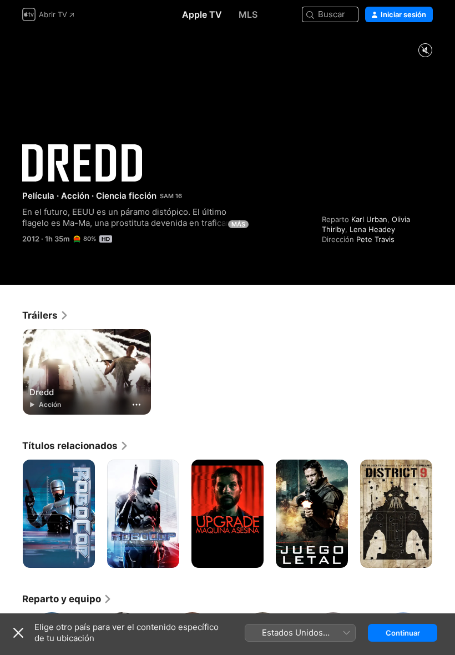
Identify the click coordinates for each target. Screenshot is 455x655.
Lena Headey (372, 229)
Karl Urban (369, 219)
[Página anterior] (11, 514)
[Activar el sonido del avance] (425, 50)
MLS (248, 14)
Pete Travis (375, 239)
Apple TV (202, 14)
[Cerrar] (18, 633)
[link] (45, 315)
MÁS (238, 224)
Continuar (403, 632)
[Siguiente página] (444, 514)
